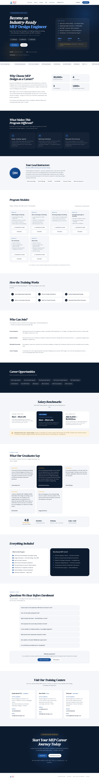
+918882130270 (60, 2)
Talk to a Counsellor (44, 659)
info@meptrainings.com (18, 715)
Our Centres (52, 2)
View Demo (19, 231)
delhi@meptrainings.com (45, 714)
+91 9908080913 (16, 711)
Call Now (78, 2)
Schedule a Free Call (55, 755)
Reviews (41, 2)
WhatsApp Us (56, 659)
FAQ (46, 2)
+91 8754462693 (70, 711)
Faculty (35, 2)
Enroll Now (86, 2)
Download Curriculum (20, 227)
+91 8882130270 (43, 709)
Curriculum (29, 2)
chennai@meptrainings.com (73, 715)
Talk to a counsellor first (58, 760)
